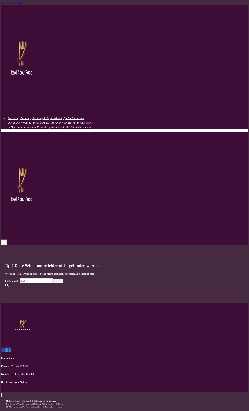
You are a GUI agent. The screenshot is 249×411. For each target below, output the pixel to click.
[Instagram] (9, 349)
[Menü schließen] (1, 395)
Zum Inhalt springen (12, 3)
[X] (6, 349)
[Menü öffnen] (4, 242)
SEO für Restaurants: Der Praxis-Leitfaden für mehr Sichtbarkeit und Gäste (50, 127)
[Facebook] (3, 349)
